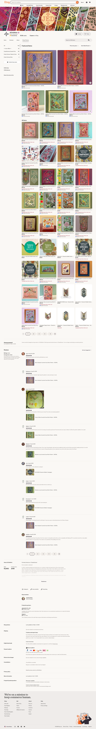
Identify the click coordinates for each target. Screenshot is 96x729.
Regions (90, 726)
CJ (26, 463)
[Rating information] (10, 35)
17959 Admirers (7, 70)
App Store (8, 720)
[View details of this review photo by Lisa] (35, 399)
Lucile (27, 516)
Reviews (11, 40)
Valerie (27, 426)
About (18, 40)
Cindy (27, 481)
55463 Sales (6, 67)
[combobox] (43, 2)
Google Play (18, 720)
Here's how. (55, 643)
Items (5, 40)
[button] (78, 34)
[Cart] (89, 2)
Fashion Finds (48, 5)
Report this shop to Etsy (9, 75)
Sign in (82, 2)
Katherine (28, 371)
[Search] (77, 2)
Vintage (56, 5)
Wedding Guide (64, 5)
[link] (23, 333)
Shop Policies (25, 40)
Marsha (27, 443)
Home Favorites (39, 5)
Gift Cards (72, 5)
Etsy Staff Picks (30, 5)
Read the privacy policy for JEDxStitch (34, 670)
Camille (27, 534)
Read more (43, 581)
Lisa (27, 353)
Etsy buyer (28, 498)
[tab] (12, 45)
